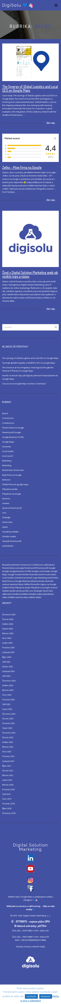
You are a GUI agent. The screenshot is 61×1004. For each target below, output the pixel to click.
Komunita (6, 446)
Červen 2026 (7, 619)
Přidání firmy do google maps (15, 484)
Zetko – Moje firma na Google (22, 167)
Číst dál (50, 123)
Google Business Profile (13, 437)
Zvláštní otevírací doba (18, 597)
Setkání (5, 590)
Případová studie (10, 489)
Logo (35, 577)
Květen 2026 (7, 624)
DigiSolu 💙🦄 (18, 5)
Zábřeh (32, 597)
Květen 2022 (7, 742)
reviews (5, 503)
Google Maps (8, 441)
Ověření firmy (8, 587)
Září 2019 (6, 794)
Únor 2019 (6, 799)
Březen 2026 (7, 633)
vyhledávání (7, 546)
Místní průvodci (37, 581)
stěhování (6, 594)
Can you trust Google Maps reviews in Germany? (24, 383)
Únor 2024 (6, 695)
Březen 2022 (7, 747)
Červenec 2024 (8, 680)
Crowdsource (8, 423)
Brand (5, 413)
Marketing (6, 460)
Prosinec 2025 (8, 647)
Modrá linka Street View (13, 470)
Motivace (6, 479)
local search (7, 456)
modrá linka (52, 577)
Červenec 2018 (8, 813)
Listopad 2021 (8, 761)
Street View (7, 522)
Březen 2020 (7, 784)
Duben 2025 (7, 666)
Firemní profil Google (11, 432)
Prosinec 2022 (8, 723)
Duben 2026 (7, 628)
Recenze (6, 498)
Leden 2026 (7, 642)
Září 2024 (6, 676)
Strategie (6, 517)
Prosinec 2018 (8, 803)
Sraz (4, 512)
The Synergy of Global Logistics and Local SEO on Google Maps (30, 88)
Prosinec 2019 (8, 789)
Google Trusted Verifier (18, 574)
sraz (31, 590)
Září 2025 (6, 661)
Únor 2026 (6, 638)
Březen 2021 (7, 775)
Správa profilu (22, 590)
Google (5, 571)
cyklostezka (49, 564)
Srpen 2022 (7, 728)
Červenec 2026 (8, 614)
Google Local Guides (41, 571)
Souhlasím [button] (31, 996)
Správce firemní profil (12, 508)
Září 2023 (6, 704)
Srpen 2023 (7, 709)
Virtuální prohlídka (10, 531)
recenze (53, 587)
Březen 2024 (7, 690)
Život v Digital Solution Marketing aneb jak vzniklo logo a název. (30, 274)
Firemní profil (30, 568)
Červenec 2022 (8, 732)
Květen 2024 (7, 685)
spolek (12, 590)
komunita (33, 574)
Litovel (41, 574)
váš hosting (34, 906)
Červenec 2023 (8, 714)
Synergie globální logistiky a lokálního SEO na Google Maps (28, 362)
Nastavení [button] (45, 996)
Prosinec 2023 (8, 699)
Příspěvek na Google (11, 493)
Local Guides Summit (11, 577)
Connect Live (8, 418)
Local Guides (8, 451)
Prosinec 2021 (8, 756)
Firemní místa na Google (13, 427)
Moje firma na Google (12, 475)
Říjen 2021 (6, 766)
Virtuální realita (9, 536)
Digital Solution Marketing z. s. (37, 915)
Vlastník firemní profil (11, 541)
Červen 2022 (7, 737)
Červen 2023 (7, 718)
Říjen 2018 (6, 808)
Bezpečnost (7, 564)
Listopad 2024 (8, 671)
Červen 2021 (7, 770)
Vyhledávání (48, 594)
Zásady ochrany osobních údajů (30, 946)
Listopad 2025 (8, 652)
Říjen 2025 (6, 657)
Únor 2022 (6, 751)
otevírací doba (16, 584)
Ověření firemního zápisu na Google (39, 584)
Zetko (4, 597)
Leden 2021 (7, 780)
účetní (5, 527)
